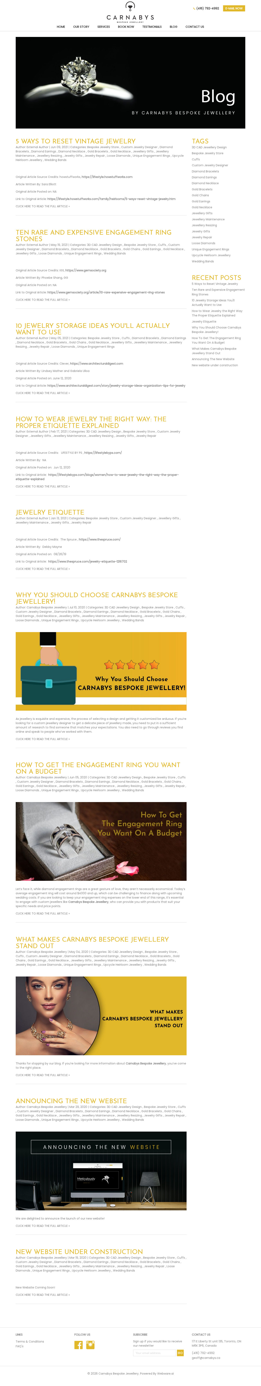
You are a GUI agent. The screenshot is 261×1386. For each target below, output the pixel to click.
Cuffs (162, 245)
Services (103, 27)
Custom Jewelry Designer (139, 147)
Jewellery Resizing (49, 156)
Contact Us (195, 27)
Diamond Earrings (43, 151)
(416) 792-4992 (207, 8)
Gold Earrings (152, 249)
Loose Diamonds (118, 156)
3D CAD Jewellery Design (104, 245)
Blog (173, 27)
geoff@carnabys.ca (206, 1358)
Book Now (126, 27)
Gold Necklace (120, 151)
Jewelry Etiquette (50, 513)
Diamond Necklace (71, 151)
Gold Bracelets (97, 151)
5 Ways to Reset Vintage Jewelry (76, 142)
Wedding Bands (55, 160)
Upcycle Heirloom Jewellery (100, 620)
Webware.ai (165, 1374)
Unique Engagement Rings (151, 156)
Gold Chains (131, 249)
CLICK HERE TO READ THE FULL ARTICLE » (43, 206)
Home (61, 27)
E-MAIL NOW (234, 8)
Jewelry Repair (95, 156)
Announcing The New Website (71, 1101)
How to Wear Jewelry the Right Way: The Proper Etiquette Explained (91, 422)
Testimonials (152, 27)
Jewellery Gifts (143, 151)
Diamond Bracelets (55, 249)
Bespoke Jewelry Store (103, 147)
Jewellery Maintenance (150, 342)
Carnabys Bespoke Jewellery (88, 902)
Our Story (81, 27)
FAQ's (19, 1346)
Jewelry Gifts (73, 156)
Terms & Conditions (30, 1341)
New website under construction (79, 1252)
